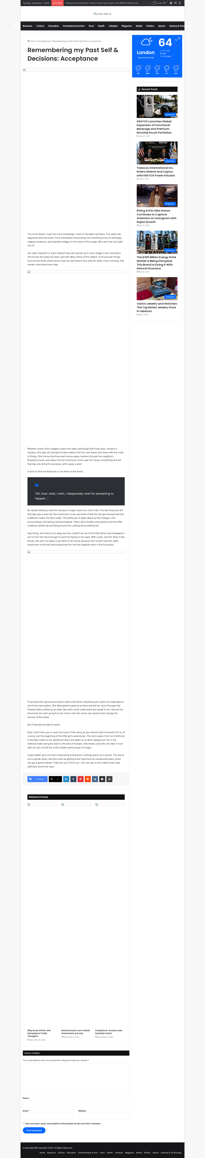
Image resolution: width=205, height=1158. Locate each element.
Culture (40, 26)
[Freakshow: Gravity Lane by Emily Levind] (110, 915)
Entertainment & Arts (73, 26)
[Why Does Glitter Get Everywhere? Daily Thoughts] (42, 915)
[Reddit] (88, 779)
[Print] (109, 779)
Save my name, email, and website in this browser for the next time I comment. (63, 1123)
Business (27, 26)
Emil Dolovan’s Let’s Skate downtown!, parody (75, 1032)
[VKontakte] (95, 779)
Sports (161, 26)
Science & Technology (180, 26)
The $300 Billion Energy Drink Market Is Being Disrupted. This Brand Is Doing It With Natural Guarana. (156, 262)
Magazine (127, 26)
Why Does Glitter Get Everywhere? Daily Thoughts (39, 1033)
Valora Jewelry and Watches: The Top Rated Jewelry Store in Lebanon (157, 307)
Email (26, 1111)
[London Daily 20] (102, 13)
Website (82, 1111)
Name (26, 1098)
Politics (150, 26)
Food (91, 26)
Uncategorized (44, 41)
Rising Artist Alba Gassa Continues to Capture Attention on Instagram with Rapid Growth (106, 3)
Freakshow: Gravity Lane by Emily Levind (108, 1032)
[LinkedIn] (66, 779)
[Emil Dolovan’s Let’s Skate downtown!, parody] (76, 915)
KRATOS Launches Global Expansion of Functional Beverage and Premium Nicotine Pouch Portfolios (154, 127)
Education (53, 26)
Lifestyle (113, 26)
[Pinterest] (81, 779)
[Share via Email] (102, 779)
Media (139, 26)
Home (32, 41)
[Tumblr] (73, 779)
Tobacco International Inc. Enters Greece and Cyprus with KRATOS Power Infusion (156, 171)
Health (101, 26)
